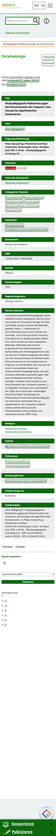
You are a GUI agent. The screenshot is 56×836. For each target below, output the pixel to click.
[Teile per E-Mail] (5, 619)
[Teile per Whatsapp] (5, 610)
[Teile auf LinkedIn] (5, 615)
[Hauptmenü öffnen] (50, 5)
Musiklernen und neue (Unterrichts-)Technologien (18, 430)
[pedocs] (12, 6)
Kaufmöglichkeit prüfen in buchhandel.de (26, 481)
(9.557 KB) (21, 168)
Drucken (9, 546)
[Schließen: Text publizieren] (51, 832)
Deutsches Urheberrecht (17, 182)
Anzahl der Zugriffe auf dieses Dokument (29, 446)
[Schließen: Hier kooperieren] (51, 824)
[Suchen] (35, 21)
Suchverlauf (48, 63)
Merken (21, 546)
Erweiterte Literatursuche (17, 32)
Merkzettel (48, 57)
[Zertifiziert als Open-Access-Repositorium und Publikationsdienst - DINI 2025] (47, 814)
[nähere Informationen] (46, 21)
